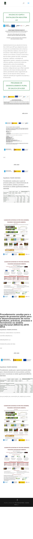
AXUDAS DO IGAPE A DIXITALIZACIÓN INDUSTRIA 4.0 (16, 17)
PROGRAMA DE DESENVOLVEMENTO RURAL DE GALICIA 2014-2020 (16, 85)
